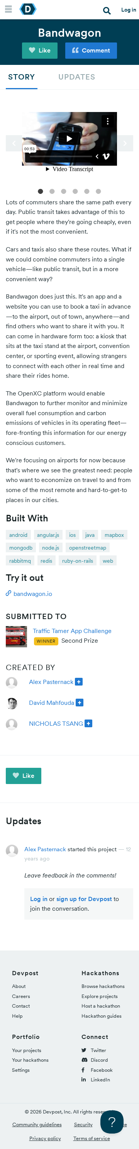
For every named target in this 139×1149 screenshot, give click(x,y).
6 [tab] (98, 191)
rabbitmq (20, 560)
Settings (21, 1070)
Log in (128, 9)
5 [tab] (87, 191)
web (108, 560)
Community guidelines (37, 1124)
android (18, 534)
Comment (95, 50)
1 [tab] (40, 191)
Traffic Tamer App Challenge (72, 631)
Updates (76, 77)
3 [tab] (64, 191)
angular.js (48, 534)
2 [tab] (52, 191)
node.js (50, 547)
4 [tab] (75, 191)
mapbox (114, 534)
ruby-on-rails (77, 560)
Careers (21, 996)
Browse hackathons (103, 986)
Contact (21, 1006)
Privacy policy (45, 1138)
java (90, 534)
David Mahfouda (51, 702)
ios (72, 534)
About (18, 986)
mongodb (20, 547)
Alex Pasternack (51, 682)
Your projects (26, 1050)
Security (83, 1124)
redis (46, 560)
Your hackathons (30, 1060)
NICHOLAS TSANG (56, 723)
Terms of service (91, 1138)
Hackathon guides (101, 1016)
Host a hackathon (100, 1006)
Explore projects (99, 996)
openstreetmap (87, 547)
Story (21, 77)
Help (17, 1016)
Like (44, 50)
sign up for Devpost (84, 899)
